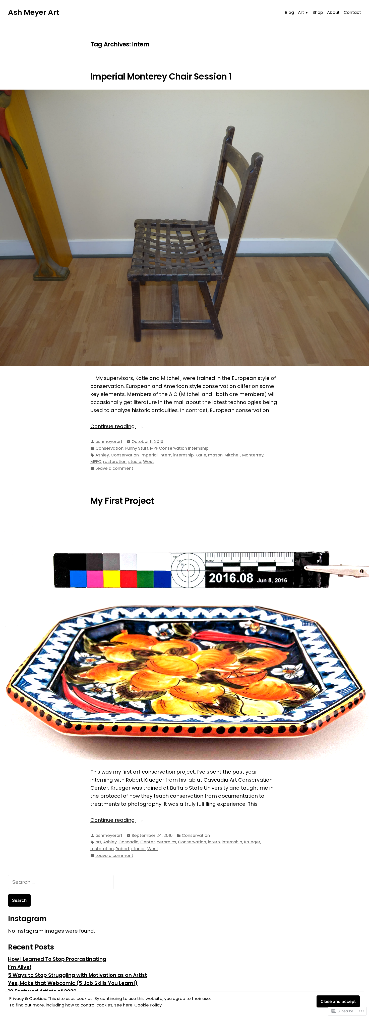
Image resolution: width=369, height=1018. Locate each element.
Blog (289, 12)
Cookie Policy (148, 1005)
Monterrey (253, 455)
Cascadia (128, 842)
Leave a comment (114, 468)
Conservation (109, 448)
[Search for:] (60, 882)
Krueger (252, 842)
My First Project (122, 501)
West (148, 461)
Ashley (102, 455)
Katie (201, 455)
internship (183, 455)
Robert (122, 849)
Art (301, 12)
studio (134, 461)
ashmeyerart (108, 441)
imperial (149, 455)
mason (215, 455)
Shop (318, 12)
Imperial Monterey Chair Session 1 (161, 77)
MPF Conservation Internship (179, 448)
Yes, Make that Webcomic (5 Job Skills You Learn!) (73, 983)
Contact (352, 12)
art (98, 842)
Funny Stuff (136, 448)
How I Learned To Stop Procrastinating (57, 959)
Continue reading (113, 426)
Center (147, 842)
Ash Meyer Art (33, 12)
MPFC (95, 461)
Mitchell (232, 455)
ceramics (166, 842)
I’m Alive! (19, 967)
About (333, 12)
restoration (115, 461)
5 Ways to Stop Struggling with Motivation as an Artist (77, 975)
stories (138, 849)
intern (165, 455)
